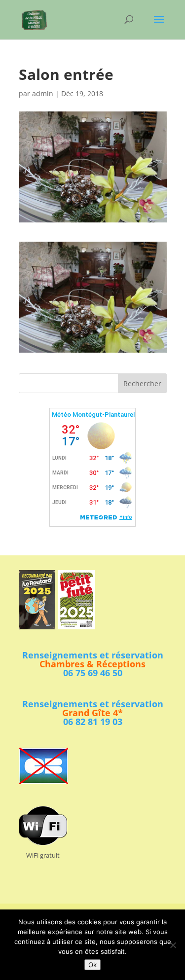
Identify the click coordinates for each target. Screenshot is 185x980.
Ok (92, 965)
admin (42, 93)
